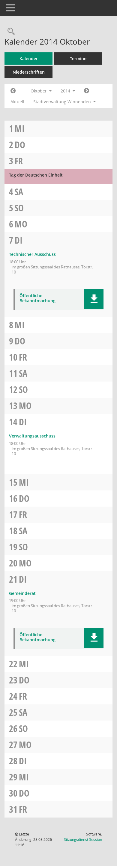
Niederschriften (29, 72)
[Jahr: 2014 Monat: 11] (87, 91)
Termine (78, 58)
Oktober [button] (39, 91)
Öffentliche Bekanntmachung (38, 298)
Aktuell (17, 101)
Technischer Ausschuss (32, 254)
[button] (94, 299)
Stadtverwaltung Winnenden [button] (62, 101)
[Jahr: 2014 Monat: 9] (13, 91)
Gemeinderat (22, 593)
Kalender (29, 58)
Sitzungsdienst (83, 839)
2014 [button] (66, 91)
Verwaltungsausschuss (32, 436)
